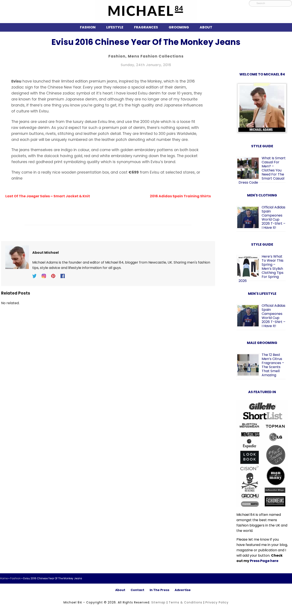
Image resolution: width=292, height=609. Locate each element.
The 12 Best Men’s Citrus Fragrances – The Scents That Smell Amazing (273, 364)
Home (4, 578)
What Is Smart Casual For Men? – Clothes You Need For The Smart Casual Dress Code (262, 170)
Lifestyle (114, 27)
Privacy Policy (217, 602)
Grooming (179, 27)
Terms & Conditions (185, 602)
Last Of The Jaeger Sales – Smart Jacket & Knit (47, 196)
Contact (137, 590)
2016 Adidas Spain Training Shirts (180, 196)
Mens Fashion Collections (156, 56)
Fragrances (146, 27)
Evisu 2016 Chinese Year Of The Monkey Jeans (146, 42)
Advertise (183, 590)
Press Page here (264, 560)
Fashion (88, 27)
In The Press (159, 590)
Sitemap (158, 602)
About (206, 27)
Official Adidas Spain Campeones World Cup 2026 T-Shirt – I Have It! (273, 217)
